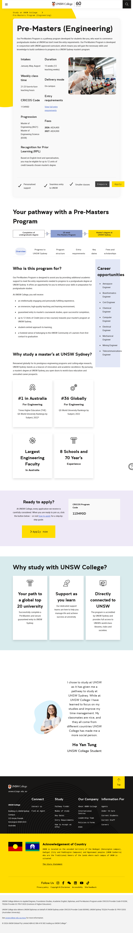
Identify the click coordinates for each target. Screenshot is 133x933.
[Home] (66, 4)
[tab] (20, 251)
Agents (104, 806)
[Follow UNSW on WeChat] (69, 883)
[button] (38, 531)
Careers (105, 824)
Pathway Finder (62, 806)
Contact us (37, 806)
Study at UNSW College (25, 12)
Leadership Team (86, 818)
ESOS (80, 827)
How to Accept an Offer (63, 825)
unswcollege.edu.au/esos (15, 918)
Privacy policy (42, 887)
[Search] (127, 4)
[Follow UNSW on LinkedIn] (75, 883)
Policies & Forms (86, 822)
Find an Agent (38, 811)
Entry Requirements (64, 820)
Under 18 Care (108, 811)
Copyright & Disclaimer (60, 887)
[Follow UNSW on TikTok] (88, 883)
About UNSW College (87, 806)
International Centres (85, 812)
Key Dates (59, 815)
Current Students (109, 815)
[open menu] (6, 4)
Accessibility (77, 887)
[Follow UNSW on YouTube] (81, 883)
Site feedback (90, 887)
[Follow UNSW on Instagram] (58, 883)
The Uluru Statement (52, 864)
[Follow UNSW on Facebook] (63, 883)
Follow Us (47, 883)
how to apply (45, 516)
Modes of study (62, 811)
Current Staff (108, 820)
